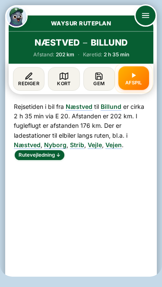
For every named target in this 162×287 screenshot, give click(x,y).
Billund (111, 106)
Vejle (95, 144)
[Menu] (145, 15)
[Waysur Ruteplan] (16, 16)
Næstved (79, 106)
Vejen (113, 144)
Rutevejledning (39, 155)
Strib (77, 144)
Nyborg (55, 144)
